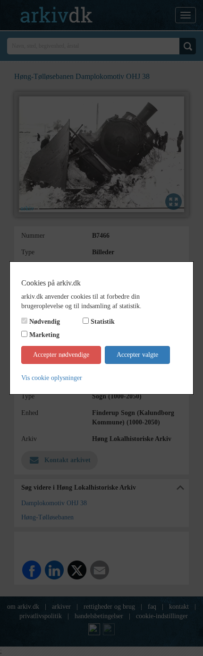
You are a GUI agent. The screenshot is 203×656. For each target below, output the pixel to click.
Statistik (103, 321)
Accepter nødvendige (61, 354)
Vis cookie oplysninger (51, 377)
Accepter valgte (137, 354)
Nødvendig (44, 321)
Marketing (44, 334)
